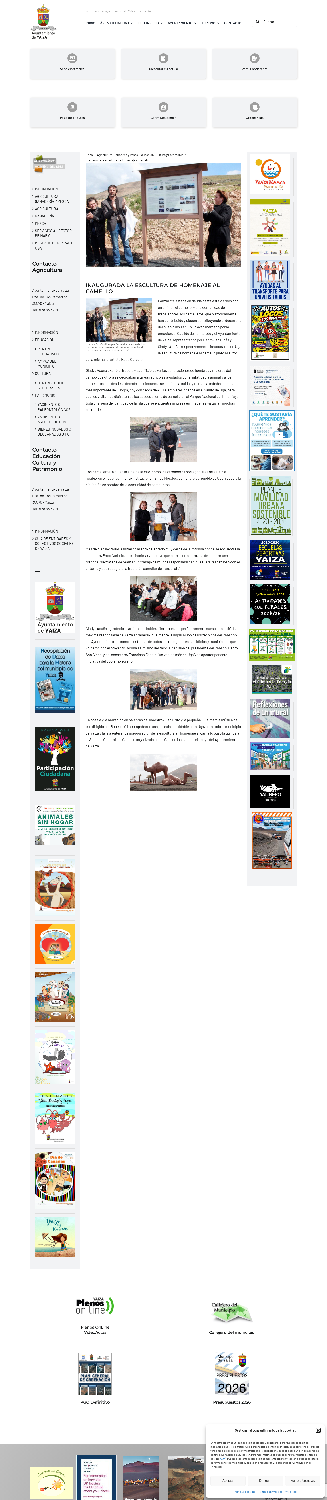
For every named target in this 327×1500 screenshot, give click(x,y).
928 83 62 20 (49, 309)
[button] (318, 1430)
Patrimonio (45, 395)
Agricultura (46, 208)
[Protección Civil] (272, 815)
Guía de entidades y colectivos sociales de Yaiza (54, 543)
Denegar (265, 1480)
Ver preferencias (303, 1480)
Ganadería (44, 216)
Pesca (40, 223)
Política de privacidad (270, 1491)
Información (46, 189)
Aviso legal (291, 1491)
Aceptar (228, 1480)
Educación (44, 339)
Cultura (43, 373)
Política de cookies (245, 1491)
